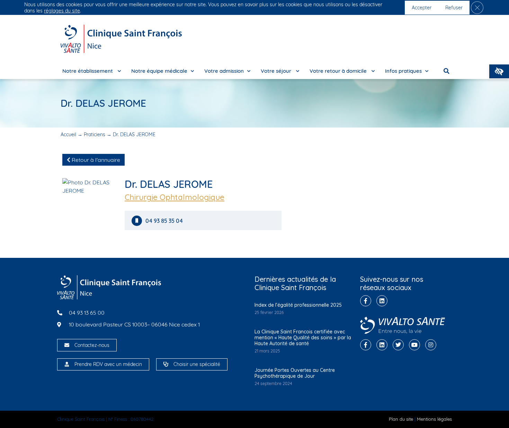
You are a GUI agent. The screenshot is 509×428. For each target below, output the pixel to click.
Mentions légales (434, 419)
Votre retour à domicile (339, 71)
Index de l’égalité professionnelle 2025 (298, 305)
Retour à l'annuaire (95, 159)
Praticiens (94, 134)
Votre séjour (277, 71)
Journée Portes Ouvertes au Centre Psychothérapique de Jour (294, 373)
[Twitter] (398, 344)
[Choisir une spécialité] (165, 364)
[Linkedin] (381, 300)
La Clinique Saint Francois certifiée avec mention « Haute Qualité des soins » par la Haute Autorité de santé (302, 338)
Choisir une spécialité (196, 364)
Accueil (68, 134)
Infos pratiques (403, 71)
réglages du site (62, 11)
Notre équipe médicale (159, 71)
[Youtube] (414, 344)
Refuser (454, 8)
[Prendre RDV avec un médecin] (66, 364)
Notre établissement (88, 71)
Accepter (421, 8)
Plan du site (401, 419)
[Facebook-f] (365, 300)
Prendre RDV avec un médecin (108, 364)
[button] (499, 71)
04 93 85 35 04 (164, 221)
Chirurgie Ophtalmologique (174, 197)
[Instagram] (430, 344)
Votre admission (224, 71)
